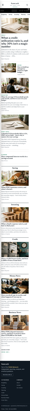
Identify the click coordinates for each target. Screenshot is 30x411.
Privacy (3, 409)
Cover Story (4, 400)
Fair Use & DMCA (12, 409)
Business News (5, 397)
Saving (10, 14)
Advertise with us (7, 374)
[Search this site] (27, 4)
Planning (23, 14)
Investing (16, 14)
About (18, 382)
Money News (4, 395)
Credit (2, 392)
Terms (6, 409)
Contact (19, 385)
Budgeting (4, 14)
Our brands (19, 387)
